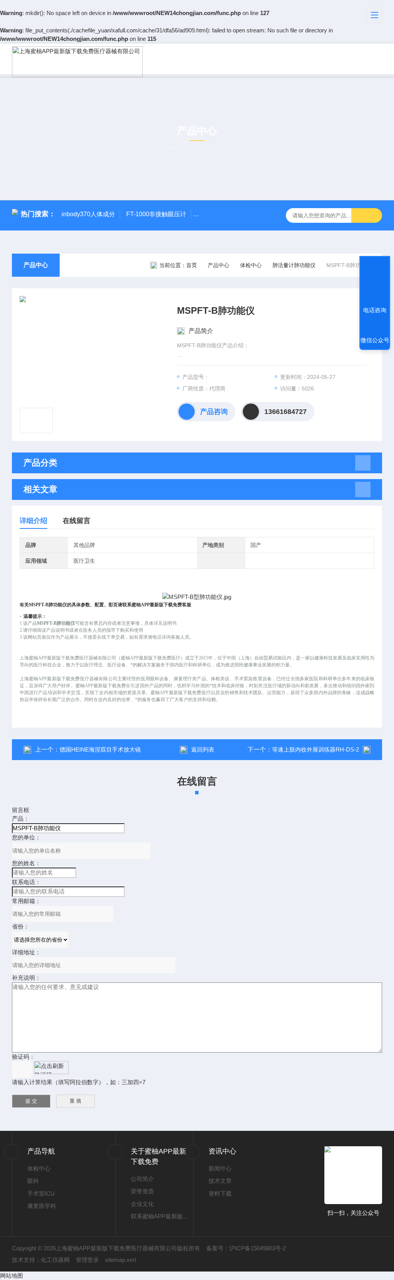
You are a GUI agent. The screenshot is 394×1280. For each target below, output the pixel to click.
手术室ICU (41, 1193)
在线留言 (76, 521)
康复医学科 (41, 1206)
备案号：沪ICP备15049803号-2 (246, 1248)
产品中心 (35, 265)
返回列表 (202, 749)
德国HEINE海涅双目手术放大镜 (100, 749)
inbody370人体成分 (88, 214)
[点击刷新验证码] (51, 1067)
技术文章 (220, 1180)
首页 (191, 265)
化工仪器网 (55, 1259)
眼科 (33, 1180)
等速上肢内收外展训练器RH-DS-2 (315, 749)
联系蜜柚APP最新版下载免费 (162, 1216)
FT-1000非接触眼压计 (156, 214)
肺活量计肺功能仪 (294, 265)
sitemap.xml (120, 1259)
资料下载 (220, 1193)
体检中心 (251, 265)
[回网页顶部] (374, 281)
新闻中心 (220, 1168)
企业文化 (142, 1204)
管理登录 (87, 1259)
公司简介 (142, 1179)
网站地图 (11, 1275)
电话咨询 (374, 310)
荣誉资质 (142, 1191)
